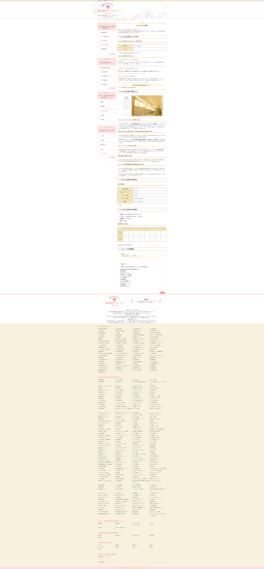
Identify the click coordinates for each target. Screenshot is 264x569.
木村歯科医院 (152, 359)
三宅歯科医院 (152, 447)
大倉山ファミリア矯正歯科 (121, 339)
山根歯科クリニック (137, 427)
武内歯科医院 (118, 439)
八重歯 (102, 140)
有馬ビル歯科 (152, 392)
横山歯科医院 (135, 476)
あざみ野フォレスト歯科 (137, 414)
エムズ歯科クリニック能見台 (138, 343)
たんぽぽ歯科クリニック (137, 433)
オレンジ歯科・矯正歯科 (103, 476)
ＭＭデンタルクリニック (137, 474)
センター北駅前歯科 (137, 484)
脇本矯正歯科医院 (102, 372)
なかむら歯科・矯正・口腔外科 (104, 420)
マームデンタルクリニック (155, 412)
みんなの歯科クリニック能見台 (104, 429)
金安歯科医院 (118, 453)
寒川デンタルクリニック (137, 509)
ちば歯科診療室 (153, 505)
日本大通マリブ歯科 (119, 474)
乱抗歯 (117, 547)
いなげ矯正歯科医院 (119, 347)
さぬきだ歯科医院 (102, 406)
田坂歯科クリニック (102, 447)
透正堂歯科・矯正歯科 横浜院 (138, 334)
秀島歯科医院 (118, 396)
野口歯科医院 (152, 385)
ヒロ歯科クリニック (154, 425)
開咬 (134, 547)
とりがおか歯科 (153, 484)
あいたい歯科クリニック (137, 435)
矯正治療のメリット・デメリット (105, 556)
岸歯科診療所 (118, 458)
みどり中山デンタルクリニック (139, 503)
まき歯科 (152, 466)
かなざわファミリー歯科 (103, 472)
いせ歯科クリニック (137, 404)
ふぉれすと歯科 (153, 441)
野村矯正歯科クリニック (103, 347)
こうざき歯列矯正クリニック (104, 359)
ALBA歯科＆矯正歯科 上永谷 (121, 341)
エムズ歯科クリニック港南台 (121, 343)
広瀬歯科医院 (135, 443)
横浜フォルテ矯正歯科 (137, 369)
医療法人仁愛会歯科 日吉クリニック (157, 507)
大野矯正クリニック (137, 357)
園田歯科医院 (152, 445)
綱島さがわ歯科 (102, 484)
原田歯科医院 (118, 387)
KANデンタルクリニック (137, 392)
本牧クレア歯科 (153, 416)
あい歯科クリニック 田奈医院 (121, 501)
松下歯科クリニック (137, 336)
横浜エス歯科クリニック (120, 359)
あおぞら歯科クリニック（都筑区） (139, 453)
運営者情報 (102, 562)
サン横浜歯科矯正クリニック (155, 363)
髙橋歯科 (100, 339)
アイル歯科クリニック (103, 414)
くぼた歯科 (152, 495)
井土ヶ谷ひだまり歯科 (154, 387)
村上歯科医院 (118, 336)
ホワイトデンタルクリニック (138, 445)
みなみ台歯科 (118, 445)
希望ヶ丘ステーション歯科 (104, 443)
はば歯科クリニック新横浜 (155, 396)
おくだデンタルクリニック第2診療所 (140, 478)
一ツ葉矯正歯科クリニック (106, 76)
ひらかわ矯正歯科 (136, 365)
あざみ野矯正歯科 (136, 332)
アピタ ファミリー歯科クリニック (139, 460)
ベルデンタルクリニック (137, 390)
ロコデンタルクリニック (154, 497)
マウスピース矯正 (136, 523)
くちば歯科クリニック (137, 495)
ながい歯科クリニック (154, 423)
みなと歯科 (152, 394)
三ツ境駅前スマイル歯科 (154, 437)
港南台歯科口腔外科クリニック (121, 468)
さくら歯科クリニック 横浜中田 (104, 474)
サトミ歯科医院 (102, 468)
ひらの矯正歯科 (153, 353)
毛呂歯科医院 (135, 493)
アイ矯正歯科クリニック (120, 345)
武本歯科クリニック (119, 503)
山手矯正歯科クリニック (154, 330)
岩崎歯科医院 (152, 509)
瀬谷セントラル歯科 (102, 505)
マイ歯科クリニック (154, 499)
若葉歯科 (152, 420)
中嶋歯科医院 (118, 416)
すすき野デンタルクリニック (155, 414)
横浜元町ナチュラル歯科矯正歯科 (156, 351)
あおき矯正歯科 (136, 359)
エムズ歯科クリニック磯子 (104, 343)
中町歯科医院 (135, 394)
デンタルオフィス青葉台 (154, 404)
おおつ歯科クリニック (103, 390)
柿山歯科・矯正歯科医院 (137, 431)
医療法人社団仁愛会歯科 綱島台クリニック (107, 462)
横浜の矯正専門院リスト (107, 62)
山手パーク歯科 (104, 44)
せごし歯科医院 (102, 334)
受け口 (102, 149)
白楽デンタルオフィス (154, 464)
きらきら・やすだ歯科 (103, 495)
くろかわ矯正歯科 (102, 345)
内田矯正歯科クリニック (120, 363)
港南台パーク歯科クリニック (155, 503)
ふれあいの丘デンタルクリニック (156, 418)
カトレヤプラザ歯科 (137, 441)
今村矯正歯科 (135, 351)
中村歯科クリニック (102, 489)
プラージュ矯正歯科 (102, 367)
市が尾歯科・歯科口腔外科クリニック (123, 406)
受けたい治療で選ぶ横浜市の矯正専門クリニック (107, 96)
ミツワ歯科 (135, 420)
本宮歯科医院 (135, 462)
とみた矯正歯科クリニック (138, 347)
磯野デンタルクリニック (103, 416)
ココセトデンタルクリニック (155, 480)
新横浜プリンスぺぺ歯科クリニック (105, 480)
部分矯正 (152, 523)
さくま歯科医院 (153, 433)
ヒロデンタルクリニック (154, 472)
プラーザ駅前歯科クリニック (155, 456)
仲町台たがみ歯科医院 (120, 478)
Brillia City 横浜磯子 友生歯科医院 (122, 499)
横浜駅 (102, 102)
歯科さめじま (118, 385)
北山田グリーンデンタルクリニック (105, 385)
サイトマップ (162, 562)
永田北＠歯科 (101, 499)
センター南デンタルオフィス (155, 398)
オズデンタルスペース (137, 447)
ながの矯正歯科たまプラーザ (121, 355)
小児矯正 (100, 527)
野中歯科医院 (101, 486)
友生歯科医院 (135, 497)
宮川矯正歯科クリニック (137, 367)
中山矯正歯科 (101, 336)
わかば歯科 (101, 427)
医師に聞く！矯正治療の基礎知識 (107, 554)
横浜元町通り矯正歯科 (105, 67)
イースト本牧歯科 (102, 400)
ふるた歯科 (118, 429)
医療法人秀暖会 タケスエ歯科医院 (105, 464)
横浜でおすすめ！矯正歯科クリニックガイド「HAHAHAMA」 (134, 266)
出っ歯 (102, 135)
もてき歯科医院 (119, 480)
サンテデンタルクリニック (104, 423)
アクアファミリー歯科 (137, 402)
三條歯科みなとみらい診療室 (121, 511)
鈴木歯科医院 (118, 425)
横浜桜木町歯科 (136, 513)
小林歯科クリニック (102, 449)
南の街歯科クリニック (154, 435)
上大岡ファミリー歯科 (154, 427)
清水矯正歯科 (135, 363)
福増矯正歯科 (152, 365)
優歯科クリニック (102, 451)
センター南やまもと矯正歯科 (104, 349)
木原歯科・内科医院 (102, 466)
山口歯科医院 (118, 497)
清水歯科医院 (101, 396)
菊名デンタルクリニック (120, 509)
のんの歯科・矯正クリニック (138, 418)
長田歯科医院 (152, 501)
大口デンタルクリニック (103, 497)
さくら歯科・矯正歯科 (120, 349)
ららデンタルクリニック (120, 418)
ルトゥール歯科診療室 (137, 437)
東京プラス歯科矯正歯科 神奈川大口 (140, 381)
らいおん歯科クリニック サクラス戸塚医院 (158, 468)
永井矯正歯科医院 (102, 332)
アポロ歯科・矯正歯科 (154, 336)
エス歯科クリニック (119, 470)
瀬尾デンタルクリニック (137, 501)
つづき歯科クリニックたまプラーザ (156, 406)
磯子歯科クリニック (119, 451)
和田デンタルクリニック (120, 495)
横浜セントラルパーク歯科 (121, 443)
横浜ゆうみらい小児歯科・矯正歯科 (105, 353)
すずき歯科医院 (102, 478)
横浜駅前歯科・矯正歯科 (120, 513)
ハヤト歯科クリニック (137, 456)
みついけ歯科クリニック (103, 437)
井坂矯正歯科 (101, 357)
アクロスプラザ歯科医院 (120, 420)
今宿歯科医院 (104, 48)
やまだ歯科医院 (102, 433)
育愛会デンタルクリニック (104, 456)
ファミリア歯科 (136, 408)
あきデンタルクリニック (103, 493)
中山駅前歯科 (118, 441)
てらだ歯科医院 (119, 400)
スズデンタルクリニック (137, 429)
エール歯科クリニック (137, 472)
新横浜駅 (103, 106)
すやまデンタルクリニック (121, 462)
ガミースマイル (104, 153)
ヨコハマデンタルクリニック (138, 345)
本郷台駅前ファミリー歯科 (138, 339)
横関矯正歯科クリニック (103, 369)
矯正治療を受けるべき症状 (106, 130)
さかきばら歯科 (153, 443)
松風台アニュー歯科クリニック (156, 408)
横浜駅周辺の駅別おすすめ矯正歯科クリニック (110, 532)
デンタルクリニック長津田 (138, 489)
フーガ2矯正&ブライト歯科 (138, 353)
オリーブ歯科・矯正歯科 (103, 511)
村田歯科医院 (101, 361)
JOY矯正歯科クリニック (103, 365)
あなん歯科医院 (104, 71)
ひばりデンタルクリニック (121, 449)
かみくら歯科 (118, 466)
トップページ (153, 562)
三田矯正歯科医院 (119, 351)
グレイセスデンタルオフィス (121, 447)
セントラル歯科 (136, 439)
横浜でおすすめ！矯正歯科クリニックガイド (106, 0)
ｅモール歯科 (101, 507)
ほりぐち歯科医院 (119, 489)
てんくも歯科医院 (119, 484)
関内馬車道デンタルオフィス (138, 387)
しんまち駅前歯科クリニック (138, 400)
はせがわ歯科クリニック (120, 392)
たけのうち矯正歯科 (154, 347)
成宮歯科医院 (101, 425)
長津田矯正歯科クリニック (121, 361)
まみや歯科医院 (153, 453)
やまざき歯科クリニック (154, 493)
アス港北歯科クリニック (137, 341)
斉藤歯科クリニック (102, 509)
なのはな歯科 (135, 466)
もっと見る (110, 54)
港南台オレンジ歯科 (137, 486)
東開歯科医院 (104, 32)
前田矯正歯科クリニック (120, 367)
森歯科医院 (152, 451)
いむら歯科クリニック (103, 394)
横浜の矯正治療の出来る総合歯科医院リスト (129, 269)
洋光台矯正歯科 (153, 367)
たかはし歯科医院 (136, 396)
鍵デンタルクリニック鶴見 (138, 449)
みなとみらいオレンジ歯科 (155, 511)
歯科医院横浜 (101, 418)
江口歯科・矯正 (102, 441)
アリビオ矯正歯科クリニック (138, 349)
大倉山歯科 (118, 476)
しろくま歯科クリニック (154, 458)
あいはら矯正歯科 (153, 361)
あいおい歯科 (104, 40)
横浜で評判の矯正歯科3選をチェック (141, 85)
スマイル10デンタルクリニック (122, 435)
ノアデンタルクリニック (120, 414)
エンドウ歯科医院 (104, 36)
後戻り (100, 549)
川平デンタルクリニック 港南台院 (122, 431)
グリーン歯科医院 (119, 437)
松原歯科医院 (118, 460)
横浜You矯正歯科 (153, 369)
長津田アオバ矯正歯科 (120, 330)
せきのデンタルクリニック (138, 398)
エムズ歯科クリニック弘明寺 (104, 460)
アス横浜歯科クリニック (154, 341)
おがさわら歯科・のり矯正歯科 (104, 439)
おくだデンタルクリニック (121, 505)
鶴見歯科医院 (135, 511)
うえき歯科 (118, 332)
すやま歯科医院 (153, 390)
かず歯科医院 (118, 423)
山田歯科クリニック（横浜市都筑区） (157, 429)
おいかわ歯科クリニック (154, 439)
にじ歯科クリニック (119, 398)
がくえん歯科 (135, 451)
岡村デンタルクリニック (154, 478)
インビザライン (137, 525)
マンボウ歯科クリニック (137, 464)
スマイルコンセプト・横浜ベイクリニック (124, 365)
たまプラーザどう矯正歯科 (155, 345)
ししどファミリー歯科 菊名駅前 (156, 470)
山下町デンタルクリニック (138, 505)
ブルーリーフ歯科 (119, 427)
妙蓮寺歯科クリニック (103, 402)
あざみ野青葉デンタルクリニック (156, 343)
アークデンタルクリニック (121, 404)
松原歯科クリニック (154, 460)
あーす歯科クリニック (120, 433)
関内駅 (102, 119)
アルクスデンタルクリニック (104, 412)
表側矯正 (100, 523)
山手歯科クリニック (154, 486)
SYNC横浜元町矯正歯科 (137, 361)
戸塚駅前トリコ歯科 (102, 431)
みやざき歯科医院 (153, 462)
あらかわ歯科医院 (136, 468)
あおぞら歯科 (118, 486)
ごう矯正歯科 (104, 84)
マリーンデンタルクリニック (138, 458)
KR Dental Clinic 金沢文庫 (155, 431)
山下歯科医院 (135, 425)
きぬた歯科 (135, 423)
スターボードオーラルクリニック (105, 445)
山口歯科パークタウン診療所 (104, 435)
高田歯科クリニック (102, 392)
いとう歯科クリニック (120, 493)
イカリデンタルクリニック (138, 499)
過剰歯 (151, 547)
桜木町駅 (103, 115)
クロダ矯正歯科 (104, 80)
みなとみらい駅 (104, 110)
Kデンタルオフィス (153, 449)
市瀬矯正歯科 (101, 351)
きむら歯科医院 (102, 404)
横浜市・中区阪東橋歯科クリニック (139, 507)
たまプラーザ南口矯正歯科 (155, 332)
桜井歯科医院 (101, 398)
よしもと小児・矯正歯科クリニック (122, 353)
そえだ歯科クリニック (154, 476)
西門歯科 (100, 387)
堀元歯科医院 (118, 381)
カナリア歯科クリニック (103, 501)
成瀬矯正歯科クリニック (137, 330)
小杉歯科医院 (101, 408)
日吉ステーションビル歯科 (104, 503)
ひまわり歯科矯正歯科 (103, 355)
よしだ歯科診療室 (153, 402)
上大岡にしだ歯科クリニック (155, 339)
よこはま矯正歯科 (119, 369)
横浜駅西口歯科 (119, 334)
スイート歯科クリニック (154, 400)
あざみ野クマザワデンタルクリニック (123, 412)
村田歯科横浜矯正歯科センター (104, 513)
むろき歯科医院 (136, 412)
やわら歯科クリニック (120, 507)
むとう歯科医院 (119, 464)
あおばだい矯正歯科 (137, 355)
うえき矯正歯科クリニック (121, 357)
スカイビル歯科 (136, 416)
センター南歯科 (119, 394)
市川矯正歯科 (152, 349)
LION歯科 (117, 472)
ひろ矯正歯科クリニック (103, 363)
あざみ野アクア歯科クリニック (139, 470)
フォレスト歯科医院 (119, 390)
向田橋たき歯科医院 (102, 458)
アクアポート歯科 (102, 470)
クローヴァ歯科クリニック (121, 527)
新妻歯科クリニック (137, 406)
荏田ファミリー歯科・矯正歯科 (156, 334)
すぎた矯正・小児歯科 (137, 385)
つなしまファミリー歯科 (120, 402)
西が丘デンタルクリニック (121, 456)
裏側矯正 (117, 523)
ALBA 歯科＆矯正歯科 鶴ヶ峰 (104, 341)
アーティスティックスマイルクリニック (157, 355)
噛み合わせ (103, 144)
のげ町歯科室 (152, 474)
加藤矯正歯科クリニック (154, 357)
